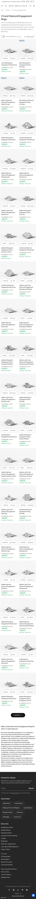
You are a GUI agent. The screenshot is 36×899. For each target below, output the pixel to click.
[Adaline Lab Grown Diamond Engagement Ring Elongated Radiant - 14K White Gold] (27, 347)
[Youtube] (27, 890)
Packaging (6, 817)
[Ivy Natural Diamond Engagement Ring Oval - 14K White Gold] (9, 272)
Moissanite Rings (6, 833)
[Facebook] (9, 890)
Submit (31, 788)
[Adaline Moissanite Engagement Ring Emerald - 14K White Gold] (27, 384)
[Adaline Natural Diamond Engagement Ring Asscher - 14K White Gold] (27, 534)
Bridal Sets (4, 841)
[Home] (18, 6)
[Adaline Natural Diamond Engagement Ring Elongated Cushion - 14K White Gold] (9, 459)
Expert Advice (28, 808)
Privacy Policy (14, 793)
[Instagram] (13, 890)
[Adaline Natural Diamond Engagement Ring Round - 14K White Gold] (27, 160)
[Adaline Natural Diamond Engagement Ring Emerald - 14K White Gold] (9, 160)
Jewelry (3, 838)
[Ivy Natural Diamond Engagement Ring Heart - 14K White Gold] (27, 235)
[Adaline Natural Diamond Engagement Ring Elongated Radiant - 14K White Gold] (27, 609)
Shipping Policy (5, 877)
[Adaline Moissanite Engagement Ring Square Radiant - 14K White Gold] (27, 422)
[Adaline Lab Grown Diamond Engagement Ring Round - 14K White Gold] (9, 197)
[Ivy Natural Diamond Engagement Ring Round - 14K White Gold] (27, 125)
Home (2, 10)
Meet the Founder (6, 862)
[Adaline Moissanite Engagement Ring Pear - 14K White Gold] (9, 125)
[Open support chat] (33, 895)
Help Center (6, 803)
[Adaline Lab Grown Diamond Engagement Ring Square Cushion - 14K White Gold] (27, 459)
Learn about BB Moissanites (9, 846)
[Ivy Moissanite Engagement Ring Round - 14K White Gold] (9, 422)
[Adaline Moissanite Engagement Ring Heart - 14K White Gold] (9, 684)
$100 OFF (3, 897)
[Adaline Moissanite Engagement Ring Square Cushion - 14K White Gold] (9, 235)
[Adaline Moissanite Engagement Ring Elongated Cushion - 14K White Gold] (27, 684)
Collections (8, 10)
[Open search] (6, 6)
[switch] (3, 36)
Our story (4, 854)
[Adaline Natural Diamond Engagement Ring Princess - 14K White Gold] (9, 534)
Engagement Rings (7, 827)
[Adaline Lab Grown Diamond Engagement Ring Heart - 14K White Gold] (9, 646)
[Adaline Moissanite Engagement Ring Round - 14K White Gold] (9, 609)
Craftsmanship (5, 856)
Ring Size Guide (7, 812)
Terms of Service (6, 874)
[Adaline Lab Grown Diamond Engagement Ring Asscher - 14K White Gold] (27, 571)
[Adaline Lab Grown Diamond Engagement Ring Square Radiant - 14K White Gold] (27, 272)
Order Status (18, 803)
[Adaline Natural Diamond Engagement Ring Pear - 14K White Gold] (9, 571)
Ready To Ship (5, 849)
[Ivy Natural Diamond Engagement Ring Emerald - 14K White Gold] (27, 497)
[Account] (30, 6)
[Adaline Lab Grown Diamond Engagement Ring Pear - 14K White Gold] (9, 497)
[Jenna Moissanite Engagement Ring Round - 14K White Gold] (9, 50)
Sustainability (5, 859)
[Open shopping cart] (34, 6)
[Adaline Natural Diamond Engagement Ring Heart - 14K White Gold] (9, 310)
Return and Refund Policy (9, 869)
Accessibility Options (18, 895)
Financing (19, 812)
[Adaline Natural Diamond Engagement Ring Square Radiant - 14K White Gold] (27, 310)
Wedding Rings (5, 830)
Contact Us (17, 817)
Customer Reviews (7, 865)
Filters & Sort (29, 36)
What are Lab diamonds (8, 844)
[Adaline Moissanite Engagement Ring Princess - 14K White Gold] (27, 197)
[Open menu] (2, 6)
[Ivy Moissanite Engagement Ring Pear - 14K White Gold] (27, 646)
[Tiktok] (18, 890)
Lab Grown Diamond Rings (9, 835)
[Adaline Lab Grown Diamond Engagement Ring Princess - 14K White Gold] (9, 384)
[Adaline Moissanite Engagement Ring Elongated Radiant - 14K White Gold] (9, 347)
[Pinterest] (22, 890)
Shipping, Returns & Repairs (11, 808)
